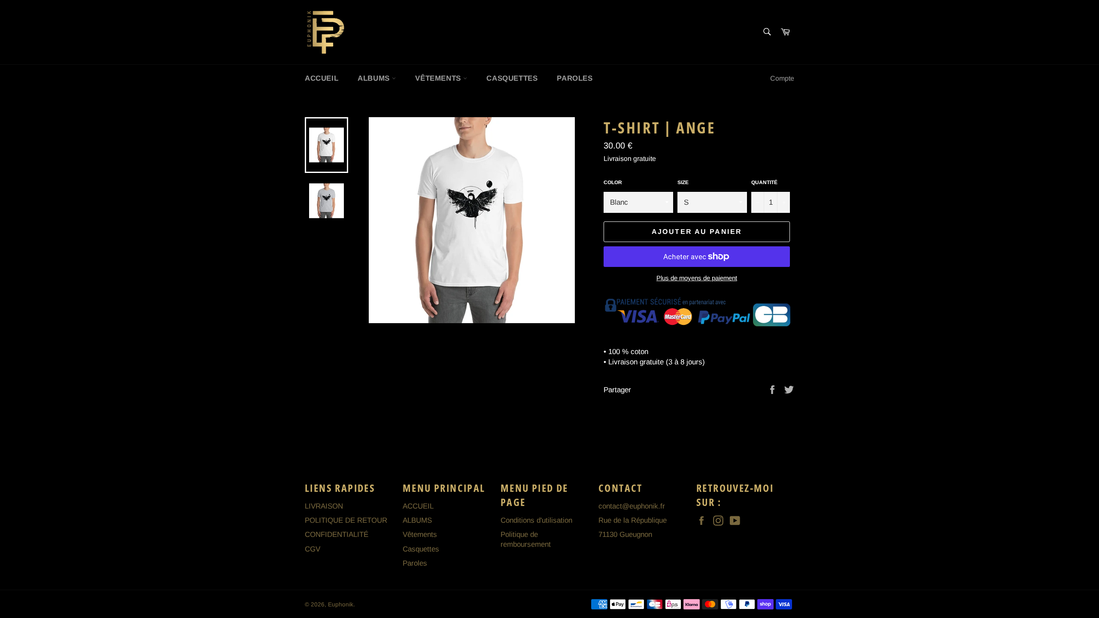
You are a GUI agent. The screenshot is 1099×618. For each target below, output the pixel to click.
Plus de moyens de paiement (696, 278)
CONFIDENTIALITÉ (336, 534)
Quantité (764, 182)
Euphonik (340, 604)
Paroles (574, 78)
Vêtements (439, 78)
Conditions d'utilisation (536, 520)
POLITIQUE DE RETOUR (346, 520)
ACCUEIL (321, 78)
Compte (782, 78)
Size (683, 182)
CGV (312, 549)
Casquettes (511, 78)
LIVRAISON (324, 506)
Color (613, 182)
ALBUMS (375, 78)
